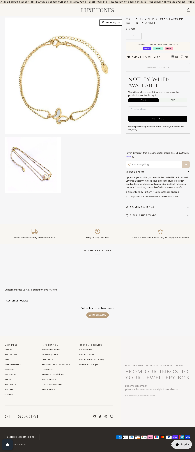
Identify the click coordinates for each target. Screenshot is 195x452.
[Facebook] (94, 416)
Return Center (86, 354)
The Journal (48, 389)
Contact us (85, 349)
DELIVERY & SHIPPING (141, 207)
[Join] (187, 395)
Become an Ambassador (56, 364)
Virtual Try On (112, 22)
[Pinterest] (106, 416)
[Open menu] (9, 10)
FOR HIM (9, 394)
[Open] (7, 444)
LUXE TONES (13, 444)
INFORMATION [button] (50, 345)
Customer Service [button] (90, 345)
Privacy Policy (49, 379)
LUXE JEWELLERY (13, 364)
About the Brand (51, 349)
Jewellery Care (50, 354)
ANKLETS (9, 389)
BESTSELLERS (11, 354)
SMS (173, 100)
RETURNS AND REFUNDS (142, 215)
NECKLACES (10, 374)
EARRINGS (10, 369)
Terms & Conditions (53, 374)
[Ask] (186, 164)
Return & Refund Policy (91, 359)
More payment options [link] (138, 147)
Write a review (97, 315)
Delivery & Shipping (89, 364)
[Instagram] (111, 416)
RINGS (8, 379)
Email (143, 100)
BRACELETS (10, 384)
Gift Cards (47, 359)
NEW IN (8, 349)
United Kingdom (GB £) (20, 437)
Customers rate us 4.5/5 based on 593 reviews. (31, 289)
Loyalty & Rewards (52, 384)
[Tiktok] (100, 416)
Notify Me (158, 118)
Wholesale (47, 369)
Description (137, 171)
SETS (7, 359)
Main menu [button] (11, 345)
